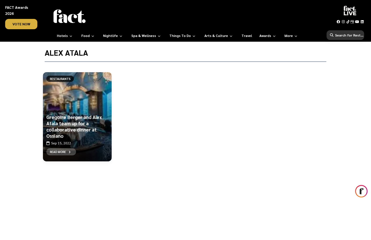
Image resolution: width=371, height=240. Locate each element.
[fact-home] (69, 16)
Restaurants (60, 79)
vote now (21, 24)
